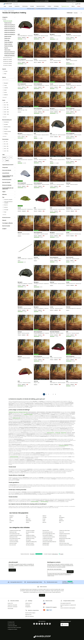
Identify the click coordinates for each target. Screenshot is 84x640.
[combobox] (9, 79)
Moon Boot (28, 519)
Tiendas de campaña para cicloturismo (10, 28)
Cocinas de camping (7, 63)
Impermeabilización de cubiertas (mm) (7, 176)
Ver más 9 (4, 136)
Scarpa (44, 519)
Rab (10, 519)
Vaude (44, 520)
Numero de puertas (6, 179)
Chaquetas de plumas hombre (15, 535)
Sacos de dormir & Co (7, 57)
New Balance (61, 517)
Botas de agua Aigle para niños (49, 533)
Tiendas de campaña (13, 540)
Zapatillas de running (30, 538)
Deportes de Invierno (41, 6)
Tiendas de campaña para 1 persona (10, 24)
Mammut (44, 522)
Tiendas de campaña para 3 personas (10, 30)
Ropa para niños (46, 530)
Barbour (27, 522)
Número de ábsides (6, 185)
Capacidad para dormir (7, 164)
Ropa (5, 6)
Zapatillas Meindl (46, 543)
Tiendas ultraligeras (8, 42)
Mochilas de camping (7, 61)
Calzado (10, 6)
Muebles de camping (7, 59)
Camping (4, 19)
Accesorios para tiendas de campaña (10, 53)
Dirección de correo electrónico (54, 569)
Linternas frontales (13, 543)
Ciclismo (49, 6)
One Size (4, 157)
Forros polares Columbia (47, 540)
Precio (3, 100)
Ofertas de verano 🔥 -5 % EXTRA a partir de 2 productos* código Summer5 (42, 8)
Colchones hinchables (13, 541)
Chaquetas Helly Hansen (47, 538)
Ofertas (78, 6)
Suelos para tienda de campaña (10, 51)
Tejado (3, 191)
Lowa (10, 522)
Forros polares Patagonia (47, 535)
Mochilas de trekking (30, 532)
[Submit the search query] (72, 4)
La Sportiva (11, 520)
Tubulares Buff (62, 541)
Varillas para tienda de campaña (10, 55)
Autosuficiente (5, 173)
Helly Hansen (28, 520)
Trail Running (24, 6)
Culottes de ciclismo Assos (64, 530)
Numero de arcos (6, 217)
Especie (4, 69)
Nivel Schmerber (6, 225)
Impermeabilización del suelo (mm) (7, 188)
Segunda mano (66, 6)
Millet (27, 517)
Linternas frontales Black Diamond (49, 541)
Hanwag (60, 519)
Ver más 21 (5, 97)
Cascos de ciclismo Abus (64, 543)
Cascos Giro (61, 532)
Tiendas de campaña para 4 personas (10, 32)
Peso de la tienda (6, 182)
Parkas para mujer (13, 532)
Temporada (5, 167)
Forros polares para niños (48, 532)
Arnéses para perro (63, 535)
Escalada (32, 6)
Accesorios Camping (7, 65)
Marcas (73, 6)
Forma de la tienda (6, 170)
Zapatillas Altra (62, 540)
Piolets (27, 533)
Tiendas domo (7, 38)
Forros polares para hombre (14, 538)
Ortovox (11, 517)
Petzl (60, 522)
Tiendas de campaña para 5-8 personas (10, 34)
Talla (3, 154)
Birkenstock (61, 520)
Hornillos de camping (30, 530)
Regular (7, 160)
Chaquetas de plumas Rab (64, 533)
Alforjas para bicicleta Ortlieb (64, 538)
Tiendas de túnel (7, 36)
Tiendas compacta (8, 44)
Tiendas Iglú (6, 40)
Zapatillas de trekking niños (31, 541)
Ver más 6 (4, 116)
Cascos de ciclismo (30, 543)
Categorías (4, 17)
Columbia (44, 517)
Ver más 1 (4, 214)
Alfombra (4, 194)
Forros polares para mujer (14, 533)
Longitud (4, 228)
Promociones (5, 139)
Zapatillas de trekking (30, 535)
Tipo (3, 197)
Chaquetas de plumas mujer (15, 530)
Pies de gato (28, 540)
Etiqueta (4, 220)
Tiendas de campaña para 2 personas (10, 26)
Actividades (56, 6)
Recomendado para (7, 119)
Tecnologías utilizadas (7, 223)
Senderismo (17, 6)
